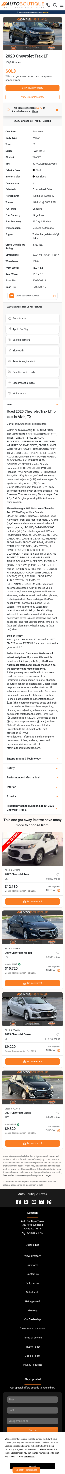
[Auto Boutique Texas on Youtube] (32, 1201)
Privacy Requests (32, 1364)
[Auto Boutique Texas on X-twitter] (25, 1201)
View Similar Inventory (32, 97)
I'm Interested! (34, 901)
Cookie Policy (32, 1355)
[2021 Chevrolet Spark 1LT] (32, 1087)
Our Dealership (32, 1319)
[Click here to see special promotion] (32, 12)
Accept (32, 1466)
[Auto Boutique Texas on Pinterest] (48, 1201)
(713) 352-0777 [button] (35, 1233)
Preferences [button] (29, 1456)
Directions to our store (32, 1328)
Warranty (33, 1310)
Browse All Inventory (32, 87)
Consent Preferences (26, 1470)
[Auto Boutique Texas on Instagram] (40, 1201)
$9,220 (10, 1047)
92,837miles (53, 878)
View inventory (32, 1255)
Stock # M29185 (12, 870)
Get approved (32, 1301)
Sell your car (33, 1283)
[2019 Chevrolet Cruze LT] (32, 1009)
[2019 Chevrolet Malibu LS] (32, 927)
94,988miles (53, 1117)
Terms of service (32, 1337)
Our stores (32, 1265)
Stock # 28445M (12, 1030)
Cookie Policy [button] (17, 1453)
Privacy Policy (32, 1346)
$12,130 (11, 887)
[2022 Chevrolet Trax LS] (32, 849)
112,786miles (52, 1038)
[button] (48, 5)
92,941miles (53, 957)
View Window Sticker (27, 295)
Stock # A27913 (12, 1108)
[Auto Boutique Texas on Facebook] (17, 1201)
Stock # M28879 (12, 948)
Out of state (32, 1292)
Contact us (32, 1274)
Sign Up (32, 1430)
